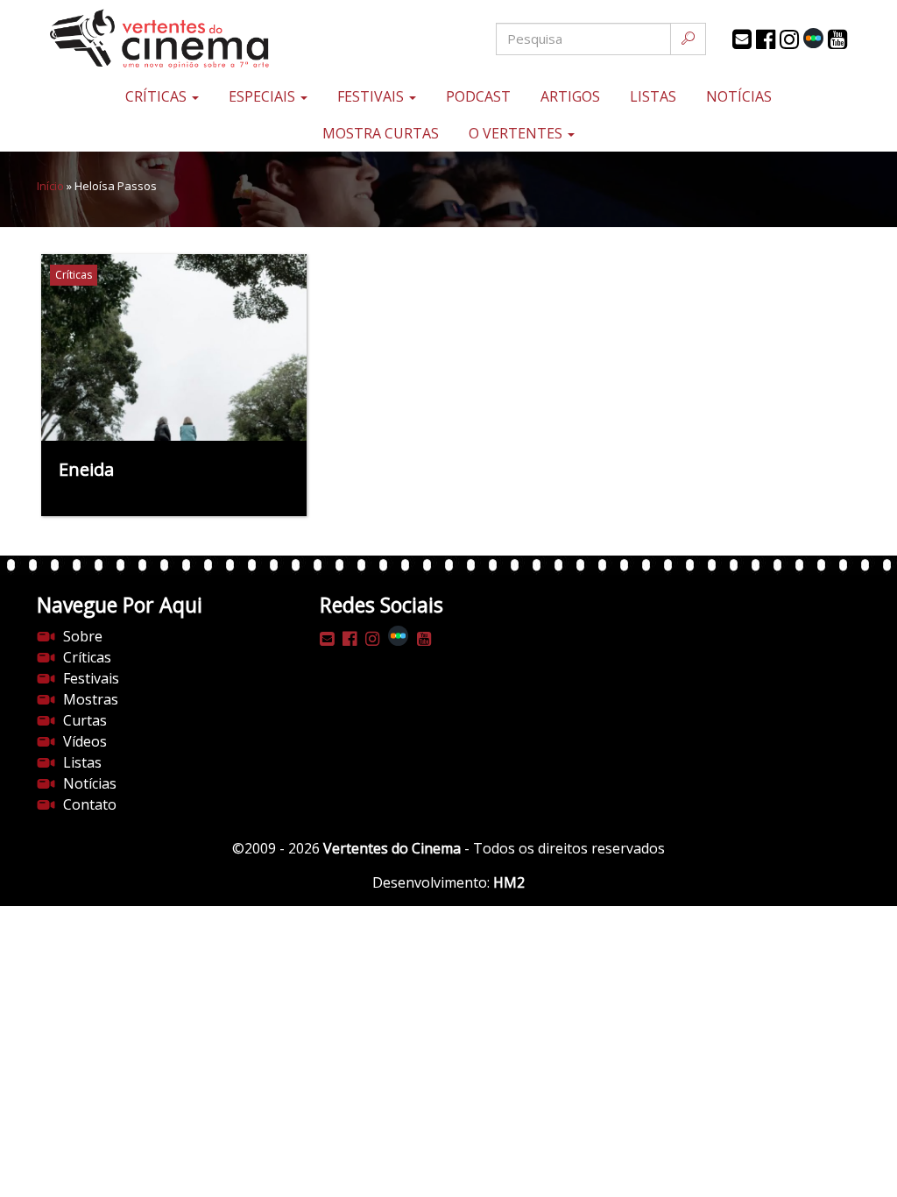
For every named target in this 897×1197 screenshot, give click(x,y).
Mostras (90, 699)
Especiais (264, 96)
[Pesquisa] (688, 39)
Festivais (372, 96)
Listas (653, 96)
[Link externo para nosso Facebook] (765, 39)
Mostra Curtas (380, 133)
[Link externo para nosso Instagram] (789, 39)
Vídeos (85, 741)
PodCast (478, 96)
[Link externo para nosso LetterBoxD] (813, 38)
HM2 (509, 882)
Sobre (82, 636)
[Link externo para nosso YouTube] (837, 39)
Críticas (157, 96)
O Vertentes (517, 133)
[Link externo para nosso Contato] (742, 39)
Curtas (85, 720)
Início (50, 186)
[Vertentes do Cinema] (174, 39)
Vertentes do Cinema (392, 848)
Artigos (570, 96)
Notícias (739, 96)
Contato (90, 804)
